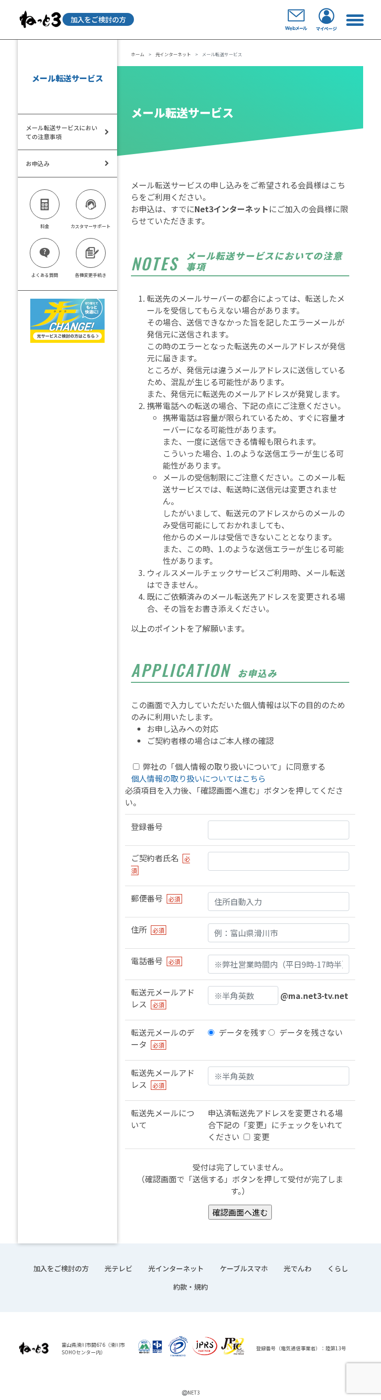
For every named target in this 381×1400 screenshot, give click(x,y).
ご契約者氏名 (160, 863)
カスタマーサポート (90, 226)
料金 (44, 226)
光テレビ (118, 1268)
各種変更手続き (90, 275)
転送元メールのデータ (162, 1038)
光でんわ (298, 1268)
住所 (147, 929)
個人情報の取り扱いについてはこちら (198, 778)
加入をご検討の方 (98, 19)
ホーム (137, 54)
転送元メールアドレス (162, 998)
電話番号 (155, 961)
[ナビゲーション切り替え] (354, 19)
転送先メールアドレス (162, 1078)
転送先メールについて (162, 1119)
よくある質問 (44, 275)
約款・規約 (190, 1287)
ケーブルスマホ (244, 1268)
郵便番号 (155, 898)
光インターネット (173, 54)
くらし (337, 1268)
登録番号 (147, 826)
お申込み (38, 163)
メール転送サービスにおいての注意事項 (61, 132)
